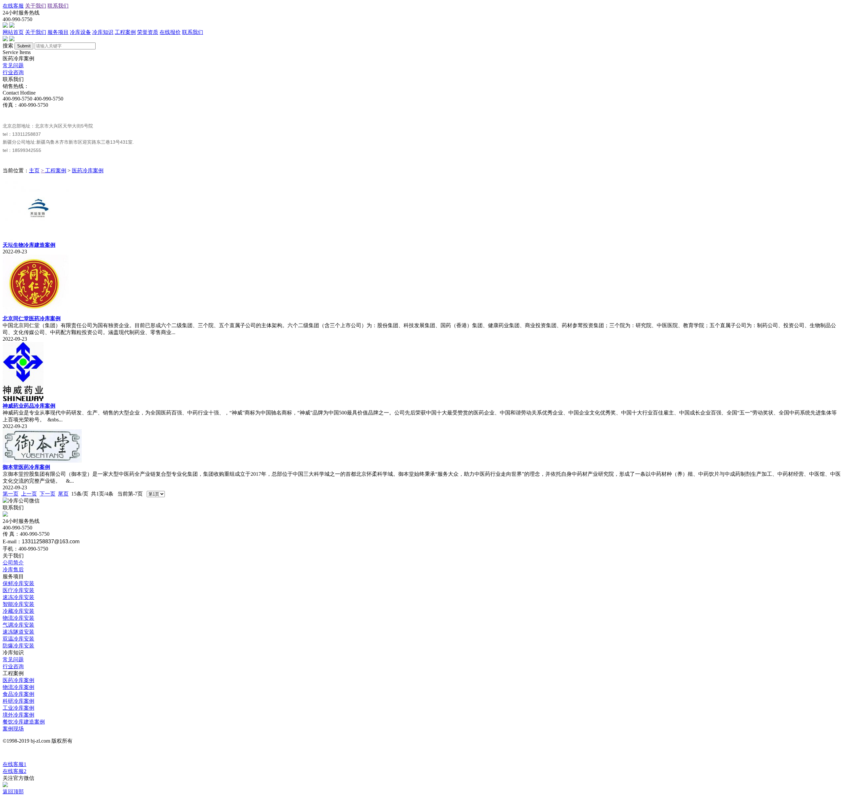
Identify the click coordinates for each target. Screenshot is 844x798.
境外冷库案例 (18, 715)
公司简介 (13, 562)
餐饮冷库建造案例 (24, 722)
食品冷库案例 (18, 694)
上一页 (29, 494)
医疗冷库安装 (18, 590)
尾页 (63, 494)
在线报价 (170, 32)
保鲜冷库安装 (18, 583)
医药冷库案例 (88, 170)
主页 (34, 170)
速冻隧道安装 (18, 632)
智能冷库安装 (18, 604)
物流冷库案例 (18, 687)
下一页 (47, 494)
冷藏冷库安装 (18, 611)
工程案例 (125, 32)
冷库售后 (13, 569)
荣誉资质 (147, 32)
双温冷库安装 (18, 638)
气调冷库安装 (18, 625)
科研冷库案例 (18, 701)
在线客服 (13, 6)
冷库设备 (80, 32)
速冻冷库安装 (18, 597)
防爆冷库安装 (18, 645)
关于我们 (35, 6)
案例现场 (13, 728)
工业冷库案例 (18, 708)
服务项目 (58, 32)
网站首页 (13, 32)
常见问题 (13, 65)
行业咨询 (13, 72)
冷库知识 (102, 32)
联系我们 (58, 6)
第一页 (10, 494)
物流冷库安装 (18, 618)
